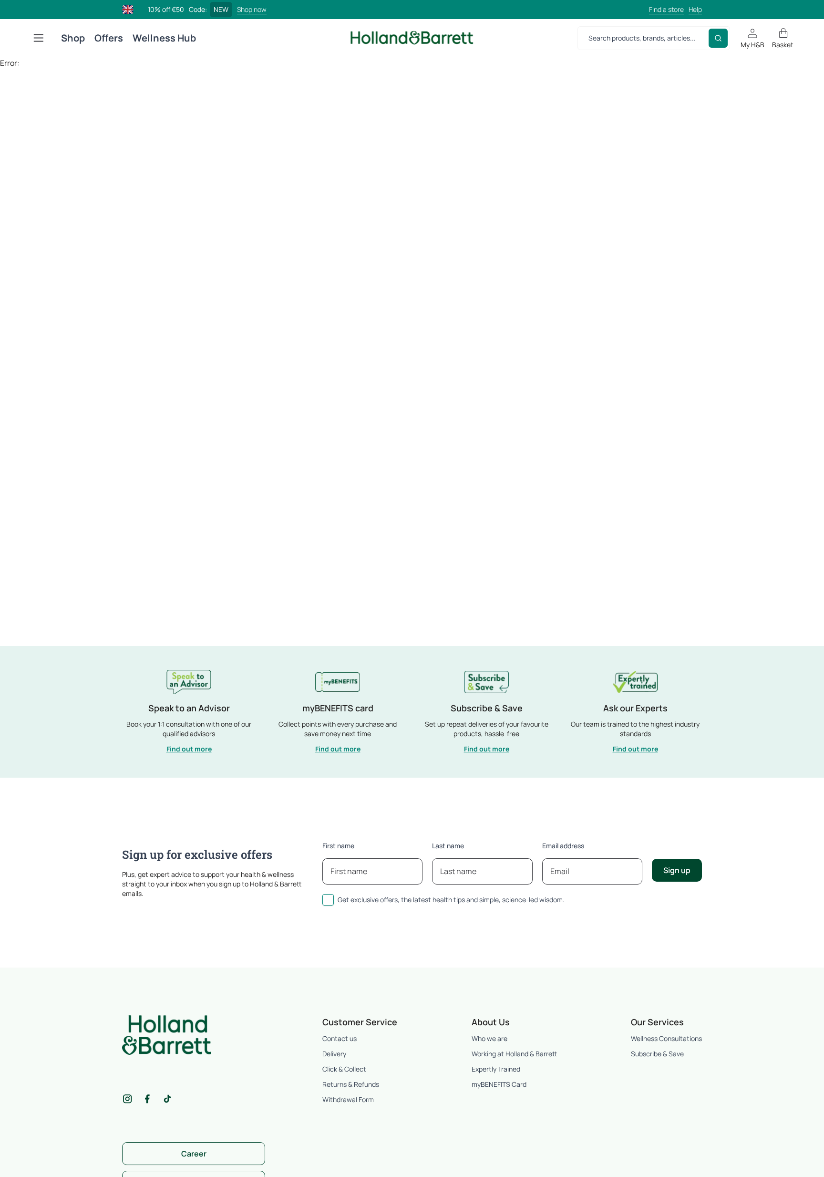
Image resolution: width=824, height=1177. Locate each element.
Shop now (252, 9)
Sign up (676, 870)
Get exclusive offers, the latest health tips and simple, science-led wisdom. (451, 899)
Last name (448, 845)
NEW (221, 9)
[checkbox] (328, 900)
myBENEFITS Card (499, 1084)
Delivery (334, 1053)
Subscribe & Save (657, 1053)
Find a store (666, 9)
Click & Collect (344, 1068)
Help (695, 9)
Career (193, 1153)
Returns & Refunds (350, 1084)
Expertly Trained (496, 1068)
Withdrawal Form (348, 1099)
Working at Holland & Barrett (514, 1053)
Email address (563, 845)
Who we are (489, 1038)
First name (338, 845)
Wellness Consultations (666, 1038)
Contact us (339, 1038)
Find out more (189, 748)
